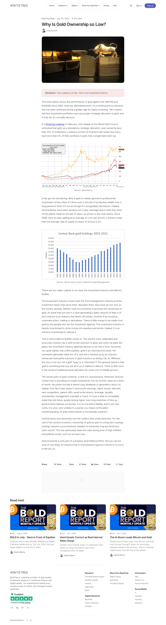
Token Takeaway (91, 603)
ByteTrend (114, 580)
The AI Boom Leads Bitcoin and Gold (131, 537)
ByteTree (20, 620)
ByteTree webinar (55, 124)
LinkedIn (138, 596)
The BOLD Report (117, 583)
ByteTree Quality (91, 580)
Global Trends (115, 577)
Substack (138, 603)
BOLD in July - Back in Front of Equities (32, 537)
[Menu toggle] (67, 6)
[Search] (131, 5)
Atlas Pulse (89, 587)
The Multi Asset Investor (94, 577)
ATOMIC (88, 606)
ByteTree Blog (48, 18)
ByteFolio (88, 599)
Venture (88, 583)
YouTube (138, 599)
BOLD (12, 533)
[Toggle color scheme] (29, 620)
